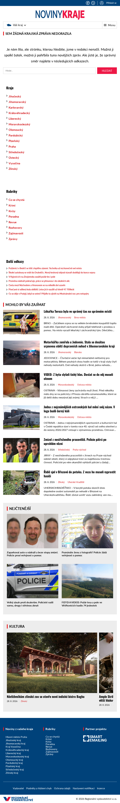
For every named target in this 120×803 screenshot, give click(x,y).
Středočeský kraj (15, 769)
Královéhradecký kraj (17, 749)
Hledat (107, 70)
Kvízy (12, 211)
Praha (12, 146)
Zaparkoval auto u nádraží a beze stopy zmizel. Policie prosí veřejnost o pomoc (32, 554)
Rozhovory (15, 227)
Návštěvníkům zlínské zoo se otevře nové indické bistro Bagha (45, 696)
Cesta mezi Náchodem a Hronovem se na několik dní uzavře (37, 285)
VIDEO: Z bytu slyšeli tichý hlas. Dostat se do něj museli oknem (78, 376)
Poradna (14, 216)
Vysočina (14, 163)
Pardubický (16, 135)
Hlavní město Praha (16, 736)
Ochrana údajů (62, 788)
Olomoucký (16, 129)
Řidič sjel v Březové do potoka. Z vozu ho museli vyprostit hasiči (80, 473)
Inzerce (101, 788)
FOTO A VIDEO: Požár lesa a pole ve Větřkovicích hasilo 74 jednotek (82, 604)
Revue (13, 222)
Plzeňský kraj (13, 766)
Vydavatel (18, 788)
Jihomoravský (17, 102)
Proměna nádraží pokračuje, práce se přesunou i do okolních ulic (39, 281)
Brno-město (80, 317)
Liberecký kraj (13, 753)
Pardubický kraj (14, 762)
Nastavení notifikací (84, 788)
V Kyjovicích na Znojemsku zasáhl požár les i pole (32, 276)
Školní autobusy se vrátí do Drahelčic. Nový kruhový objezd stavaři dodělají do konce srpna (52, 272)
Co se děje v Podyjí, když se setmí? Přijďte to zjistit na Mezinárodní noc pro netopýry (49, 293)
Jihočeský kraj (13, 740)
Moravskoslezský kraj (17, 756)
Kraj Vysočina (13, 746)
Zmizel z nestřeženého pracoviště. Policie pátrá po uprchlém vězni (75, 441)
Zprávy (13, 239)
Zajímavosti (16, 233)
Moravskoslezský (19, 124)
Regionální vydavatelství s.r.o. (101, 798)
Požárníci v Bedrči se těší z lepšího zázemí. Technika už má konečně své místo (45, 268)
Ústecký (14, 157)
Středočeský (16, 152)
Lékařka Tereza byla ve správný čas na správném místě (78, 311)
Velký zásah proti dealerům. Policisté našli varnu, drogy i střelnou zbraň (30, 604)
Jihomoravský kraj (15, 743)
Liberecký (15, 118)
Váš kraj (18, 25)
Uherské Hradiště (76, 482)
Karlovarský (16, 107)
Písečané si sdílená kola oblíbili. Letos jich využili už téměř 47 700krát (41, 289)
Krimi (12, 205)
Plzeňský (14, 141)
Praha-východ (79, 450)
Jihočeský (15, 96)
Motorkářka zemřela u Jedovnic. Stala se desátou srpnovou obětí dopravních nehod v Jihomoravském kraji (79, 344)
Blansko (78, 352)
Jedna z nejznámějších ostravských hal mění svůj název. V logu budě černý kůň (79, 408)
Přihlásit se (111, 3)
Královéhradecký (19, 113)
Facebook (88, 3)
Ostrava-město (84, 385)
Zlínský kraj (12, 772)
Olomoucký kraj (14, 759)
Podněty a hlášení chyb (39, 788)
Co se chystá (16, 199)
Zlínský (13, 168)
